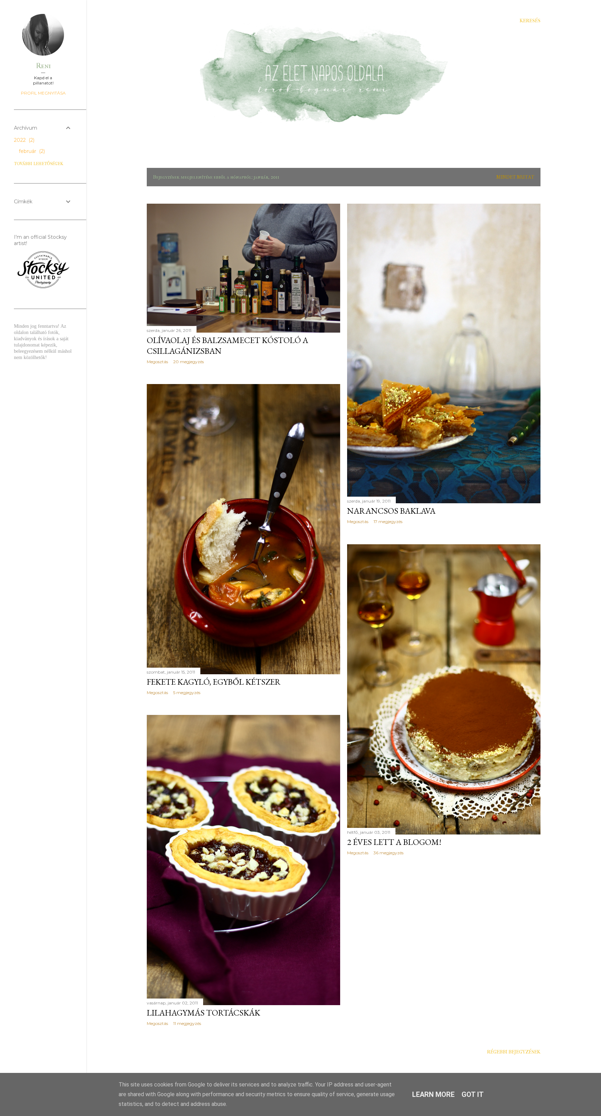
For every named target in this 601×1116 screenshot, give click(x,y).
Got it (473, 1094)
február (31, 151)
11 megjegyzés (187, 1023)
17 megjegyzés (388, 521)
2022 (23, 140)
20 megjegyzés (188, 361)
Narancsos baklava (391, 510)
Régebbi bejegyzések (513, 1052)
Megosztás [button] (157, 361)
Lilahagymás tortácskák (203, 1012)
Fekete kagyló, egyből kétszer (214, 681)
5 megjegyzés (186, 692)
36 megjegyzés (388, 852)
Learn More (433, 1094)
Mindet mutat (515, 177)
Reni (43, 66)
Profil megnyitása (43, 93)
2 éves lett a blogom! (394, 842)
